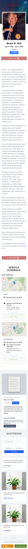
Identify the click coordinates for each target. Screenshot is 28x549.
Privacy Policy (10, 542)
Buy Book (15, 403)
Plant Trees (14, 316)
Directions (14, 313)
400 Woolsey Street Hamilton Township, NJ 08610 (14, 350)
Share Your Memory (10, 426)
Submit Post (14, 451)
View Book (7, 403)
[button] (14, 282)
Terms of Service (18, 542)
